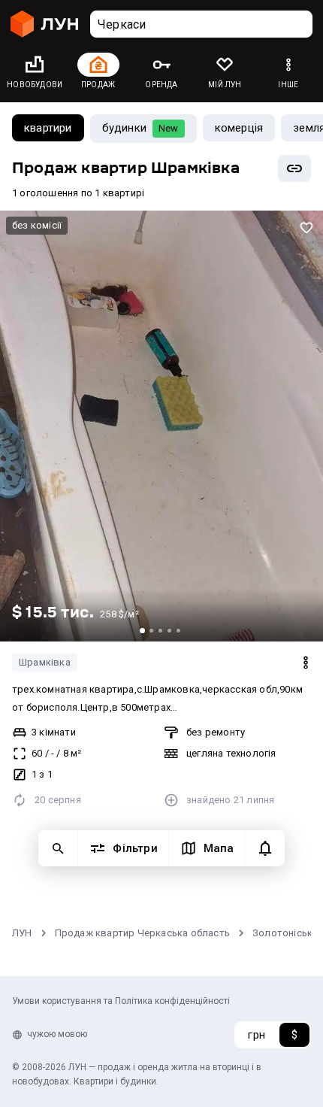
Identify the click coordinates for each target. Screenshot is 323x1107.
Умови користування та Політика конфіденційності (121, 1001)
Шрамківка (45, 662)
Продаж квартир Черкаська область (142, 933)
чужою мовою (57, 1034)
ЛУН (22, 933)
